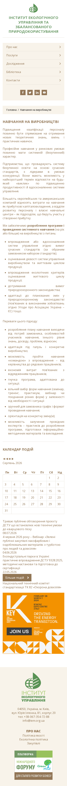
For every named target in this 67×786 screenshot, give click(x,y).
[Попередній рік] (4, 459)
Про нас (11, 47)
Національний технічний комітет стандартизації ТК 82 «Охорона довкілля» (32, 585)
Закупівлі (33, 743)
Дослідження (15, 64)
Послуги (12, 55)
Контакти (13, 80)
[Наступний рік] (9, 459)
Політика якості (33, 735)
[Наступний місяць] (12, 459)
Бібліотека (13, 72)
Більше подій (15, 578)
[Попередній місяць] (7, 459)
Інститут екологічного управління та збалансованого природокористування (33, 24)
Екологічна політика (33, 739)
